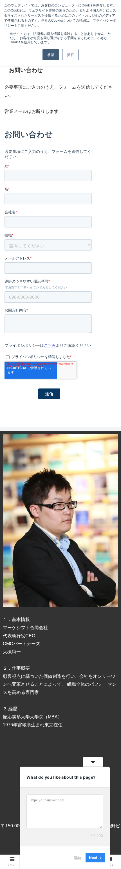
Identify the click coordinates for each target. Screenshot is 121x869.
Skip (77, 857)
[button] (109, 609)
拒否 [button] (70, 54)
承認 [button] (50, 54)
